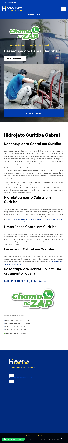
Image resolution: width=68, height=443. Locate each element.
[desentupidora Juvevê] (20, 377)
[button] (13, 439)
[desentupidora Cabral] (25, 24)
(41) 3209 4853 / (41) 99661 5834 (25, 281)
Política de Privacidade (34, 435)
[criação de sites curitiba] (61, 439)
